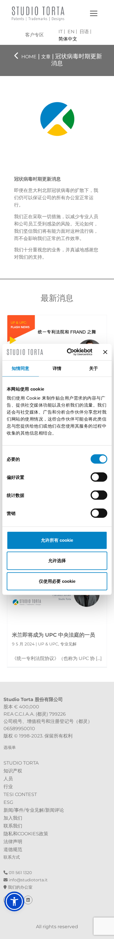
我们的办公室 (19, 887)
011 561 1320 (20, 872)
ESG (8, 802)
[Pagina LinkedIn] (28, 900)
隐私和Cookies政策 (26, 833)
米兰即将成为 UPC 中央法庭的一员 (53, 635)
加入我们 (13, 818)
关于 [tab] (93, 368)
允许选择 (57, 560)
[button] (14, 901)
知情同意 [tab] (20, 368)
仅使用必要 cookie (57, 580)
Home (29, 56)
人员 (8, 778)
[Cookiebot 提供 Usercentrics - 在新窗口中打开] (69, 352)
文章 (46, 56)
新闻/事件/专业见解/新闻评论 (34, 810)
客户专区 (34, 35)
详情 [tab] (57, 368)
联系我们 (13, 826)
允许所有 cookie (57, 540)
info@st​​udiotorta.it (28, 879)
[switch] (99, 477)
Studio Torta (21, 763)
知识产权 (13, 771)
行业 (8, 786)
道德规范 (13, 849)
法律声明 (13, 841)
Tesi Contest (20, 794)
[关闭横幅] (105, 352)
